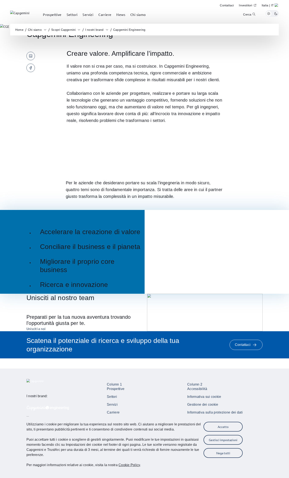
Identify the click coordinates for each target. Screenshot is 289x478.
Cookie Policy (129, 465)
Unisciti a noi (35, 329)
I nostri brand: (37, 396)
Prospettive (115, 389)
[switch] (272, 13)
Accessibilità (197, 389)
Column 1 (114, 384)
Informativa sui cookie (204, 396)
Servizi (112, 404)
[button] (270, 5)
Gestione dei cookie (202, 404)
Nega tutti (223, 453)
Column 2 (194, 384)
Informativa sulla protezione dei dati (215, 412)
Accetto (223, 427)
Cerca (247, 14)
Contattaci (242, 345)
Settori (112, 396)
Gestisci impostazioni (223, 440)
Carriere (113, 412)
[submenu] (52, 19)
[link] (19, 13)
